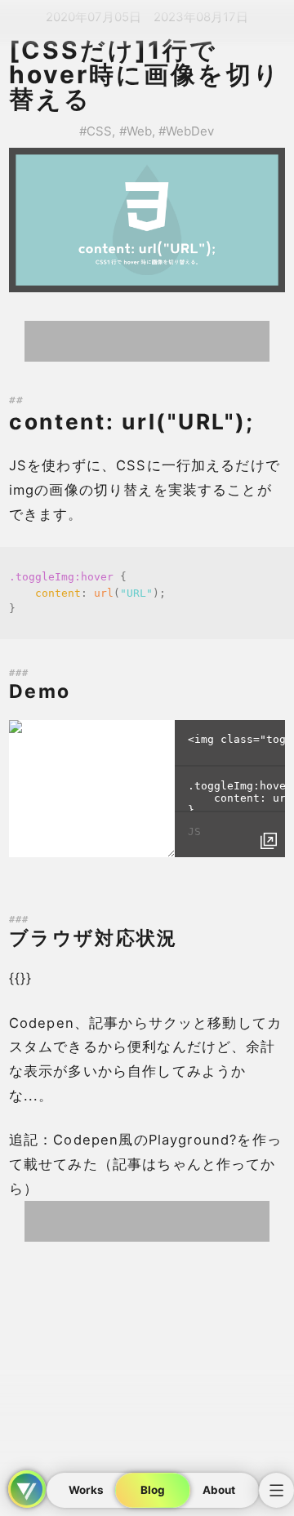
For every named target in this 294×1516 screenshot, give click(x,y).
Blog (152, 1489)
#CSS (95, 131)
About (219, 1489)
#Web (135, 131)
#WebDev (186, 131)
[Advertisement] (147, 341)
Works (86, 1489)
